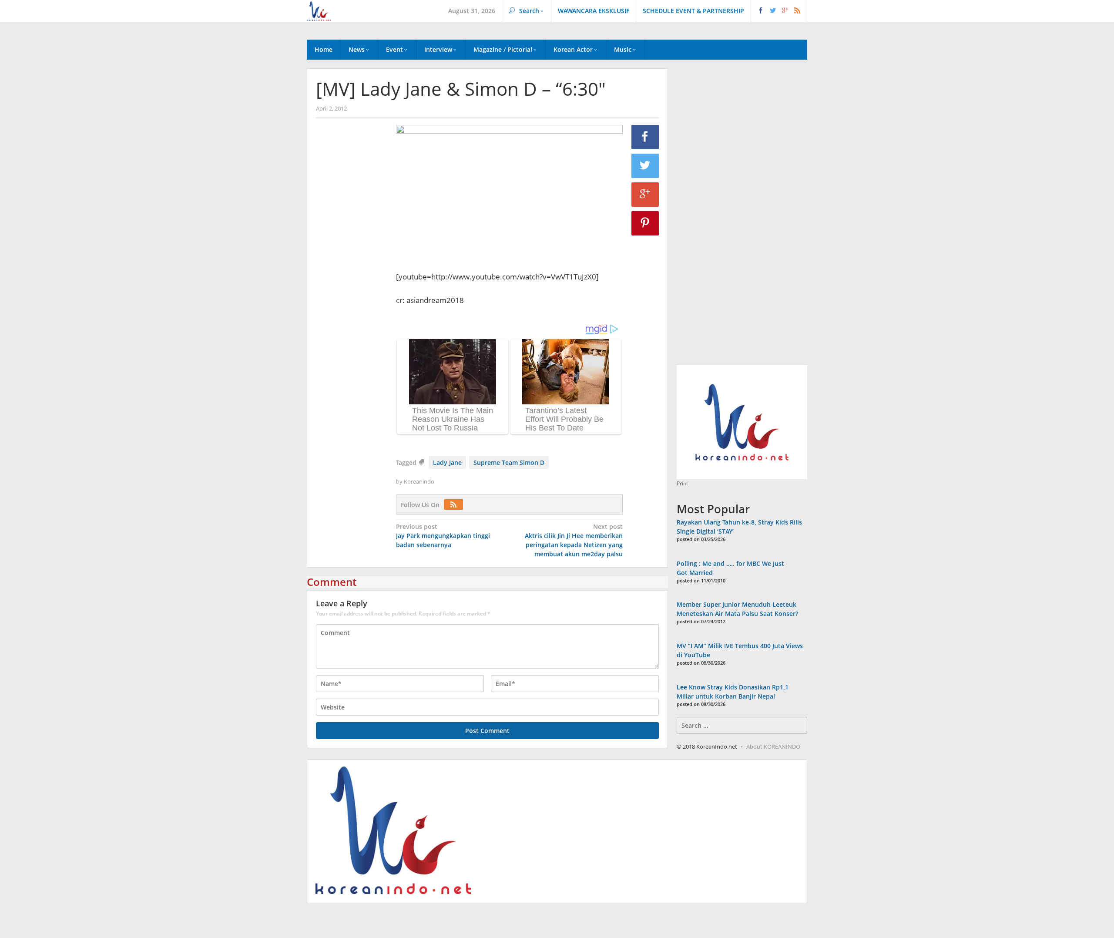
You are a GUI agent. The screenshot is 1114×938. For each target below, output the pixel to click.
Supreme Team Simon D (508, 462)
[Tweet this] (645, 166)
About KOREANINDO (773, 746)
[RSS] (455, 505)
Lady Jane (447, 462)
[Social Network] (779, 11)
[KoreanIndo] (319, 10)
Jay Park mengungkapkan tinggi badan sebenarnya (443, 535)
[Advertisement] (351, 273)
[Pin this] (645, 223)
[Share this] (645, 137)
